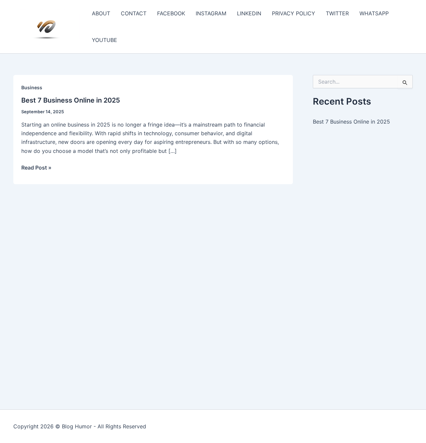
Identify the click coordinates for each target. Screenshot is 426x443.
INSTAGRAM (211, 13)
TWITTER (337, 13)
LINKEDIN (249, 13)
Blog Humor (77, 426)
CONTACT (133, 13)
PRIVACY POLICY (293, 13)
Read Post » (36, 168)
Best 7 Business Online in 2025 (70, 100)
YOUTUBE (104, 40)
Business (31, 87)
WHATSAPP (374, 13)
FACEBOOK (171, 13)
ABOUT (101, 13)
